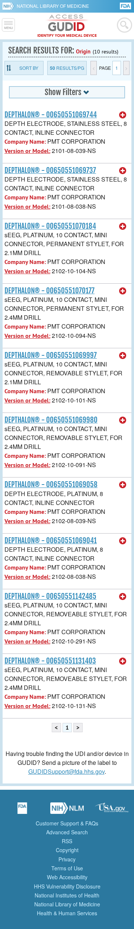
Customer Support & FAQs (67, 823)
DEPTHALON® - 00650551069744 (50, 114)
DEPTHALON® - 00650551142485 (50, 596)
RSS (67, 841)
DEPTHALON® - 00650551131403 (50, 660)
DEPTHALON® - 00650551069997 (50, 355)
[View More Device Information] (123, 115)
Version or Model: (27, 151)
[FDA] (126, 5)
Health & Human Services (67, 913)
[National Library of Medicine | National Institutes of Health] (67, 810)
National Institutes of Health (67, 895)
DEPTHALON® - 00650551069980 (51, 419)
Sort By (28, 68)
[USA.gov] (111, 810)
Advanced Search (67, 832)
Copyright (67, 850)
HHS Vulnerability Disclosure (67, 886)
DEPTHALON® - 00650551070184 (50, 226)
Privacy (67, 859)
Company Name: (25, 142)
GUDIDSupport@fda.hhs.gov (66, 771)
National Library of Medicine (53, 6)
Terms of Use (67, 868)
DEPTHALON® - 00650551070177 (49, 290)
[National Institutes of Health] (9, 6)
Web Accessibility (67, 877)
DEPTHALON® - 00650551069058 (51, 484)
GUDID (67, 26)
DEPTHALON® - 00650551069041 (50, 540)
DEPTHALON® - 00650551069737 (50, 170)
